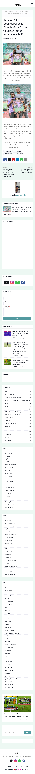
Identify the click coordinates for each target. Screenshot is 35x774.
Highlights (18, 420)
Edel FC (7, 619)
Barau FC (7, 456)
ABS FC (6, 587)
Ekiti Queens (8, 546)
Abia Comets (8, 593)
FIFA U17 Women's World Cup (18, 412)
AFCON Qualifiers (18, 394)
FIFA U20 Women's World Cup (18, 414)
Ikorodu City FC (9, 473)
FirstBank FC (8, 627)
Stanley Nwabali (9, 153)
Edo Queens (8, 543)
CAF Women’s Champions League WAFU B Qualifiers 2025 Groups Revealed (20, 334)
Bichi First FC (8, 604)
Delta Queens (8, 540)
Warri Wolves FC (9, 504)
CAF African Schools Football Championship (18, 400)
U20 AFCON (18, 434)
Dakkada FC (8, 613)
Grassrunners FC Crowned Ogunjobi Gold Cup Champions (20, 362)
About (16, 766)
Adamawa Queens (10, 523)
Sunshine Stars (9, 684)
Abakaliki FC (8, 590)
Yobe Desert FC (9, 687)
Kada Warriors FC (9, 647)
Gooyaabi (17, 771)
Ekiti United (8, 621)
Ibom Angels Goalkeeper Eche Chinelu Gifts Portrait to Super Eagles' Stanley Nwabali (22, 209)
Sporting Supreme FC (11, 679)
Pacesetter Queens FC (11, 566)
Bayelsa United (9, 459)
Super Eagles (19, 153)
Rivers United (8, 499)
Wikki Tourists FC (9, 507)
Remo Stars (8, 496)
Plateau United (9, 493)
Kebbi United (8, 650)
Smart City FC (8, 667)
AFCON (18, 392)
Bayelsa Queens (9, 529)
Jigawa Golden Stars (10, 644)
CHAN (18, 406)
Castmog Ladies (9, 531)
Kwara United (8, 484)
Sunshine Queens (10, 574)
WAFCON (18, 437)
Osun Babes (8, 563)
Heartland (7, 639)
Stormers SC (8, 681)
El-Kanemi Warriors (10, 464)
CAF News (18, 403)
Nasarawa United (9, 487)
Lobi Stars (7, 653)
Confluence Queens (10, 534)
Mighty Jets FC (9, 656)
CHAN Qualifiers (18, 409)
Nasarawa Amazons (10, 560)
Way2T (19, 769)
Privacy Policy (24, 766)
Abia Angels (8, 520)
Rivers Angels (8, 572)
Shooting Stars (9, 502)
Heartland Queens (10, 551)
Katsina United (9, 479)
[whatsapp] (17, 282)
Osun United (8, 659)
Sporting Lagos (9, 676)
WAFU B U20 (18, 440)
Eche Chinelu (11, 11)
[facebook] (23, 282)
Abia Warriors (8, 453)
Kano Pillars (8, 476)
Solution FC (8, 673)
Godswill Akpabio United (12, 633)
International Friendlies (18, 423)
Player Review (18, 432)
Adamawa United (9, 596)
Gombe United (9, 636)
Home (5, 11)
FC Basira (7, 624)
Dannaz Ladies (9, 537)
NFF (18, 429)
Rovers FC (7, 664)
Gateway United (9, 630)
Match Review (18, 426)
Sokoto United (9, 670)
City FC (6, 607)
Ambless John (21, 195)
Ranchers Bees (9, 661)
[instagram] (12, 282)
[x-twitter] (6, 282)
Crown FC (7, 610)
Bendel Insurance (10, 462)
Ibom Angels (17, 151)
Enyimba (7, 470)
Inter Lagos (8, 641)
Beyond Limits (9, 601)
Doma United (8, 616)
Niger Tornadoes (9, 490)
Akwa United (8, 598)
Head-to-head (18, 417)
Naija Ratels (8, 557)
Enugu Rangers (9, 467)
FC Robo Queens (9, 549)
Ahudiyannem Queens (11, 526)
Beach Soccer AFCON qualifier (18, 397)
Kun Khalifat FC (9, 482)
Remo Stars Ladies (10, 569)
